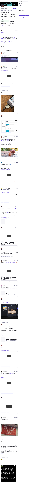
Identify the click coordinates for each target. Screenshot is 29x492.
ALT (13, 111)
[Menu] (17, 8)
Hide (16, 120)
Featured (15, 25)
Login (23, 17)
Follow (14, 8)
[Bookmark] (13, 48)
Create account (24, 15)
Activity (3, 25)
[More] (17, 48)
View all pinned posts (9, 50)
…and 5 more (12, 256)
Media (9, 25)
